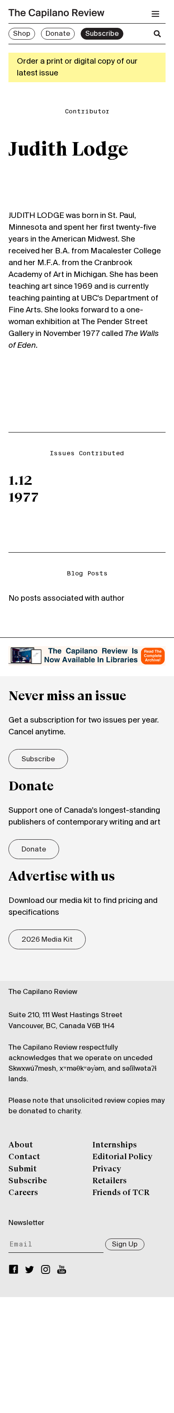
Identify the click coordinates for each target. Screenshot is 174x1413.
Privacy (106, 1169)
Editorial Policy (122, 1157)
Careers (23, 1193)
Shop (21, 34)
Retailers (109, 1181)
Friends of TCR (121, 1193)
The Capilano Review (42, 992)
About (20, 1145)
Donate (58, 34)
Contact (24, 1157)
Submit (22, 1169)
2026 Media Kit (47, 940)
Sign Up (125, 1245)
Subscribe (102, 34)
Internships (114, 1145)
